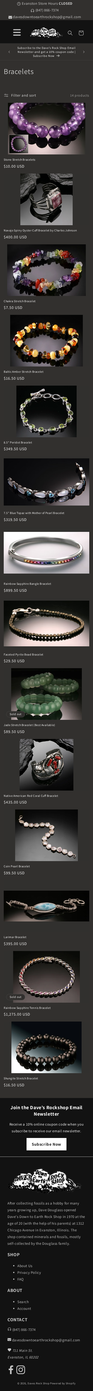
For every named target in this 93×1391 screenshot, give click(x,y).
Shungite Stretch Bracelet (21, 1078)
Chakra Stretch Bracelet (20, 301)
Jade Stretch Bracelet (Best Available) (29, 725)
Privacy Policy (29, 1272)
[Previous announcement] (9, 51)
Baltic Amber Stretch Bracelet (23, 371)
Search (23, 1301)
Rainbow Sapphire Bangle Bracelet (27, 584)
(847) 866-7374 (46, 10)
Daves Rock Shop (39, 1383)
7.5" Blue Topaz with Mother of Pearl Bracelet (34, 513)
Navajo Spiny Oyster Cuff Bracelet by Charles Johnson (40, 230)
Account (24, 1308)
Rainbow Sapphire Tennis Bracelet (27, 1008)
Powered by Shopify (63, 1383)
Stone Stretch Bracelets (19, 159)
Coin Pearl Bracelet (17, 866)
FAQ (20, 1279)
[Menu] (17, 31)
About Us (24, 1265)
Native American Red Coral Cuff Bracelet (31, 796)
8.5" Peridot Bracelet (18, 442)
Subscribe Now (46, 1144)
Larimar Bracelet (15, 937)
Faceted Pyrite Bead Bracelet (23, 654)
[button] (70, 33)
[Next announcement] (83, 51)
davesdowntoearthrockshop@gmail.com (46, 16)
